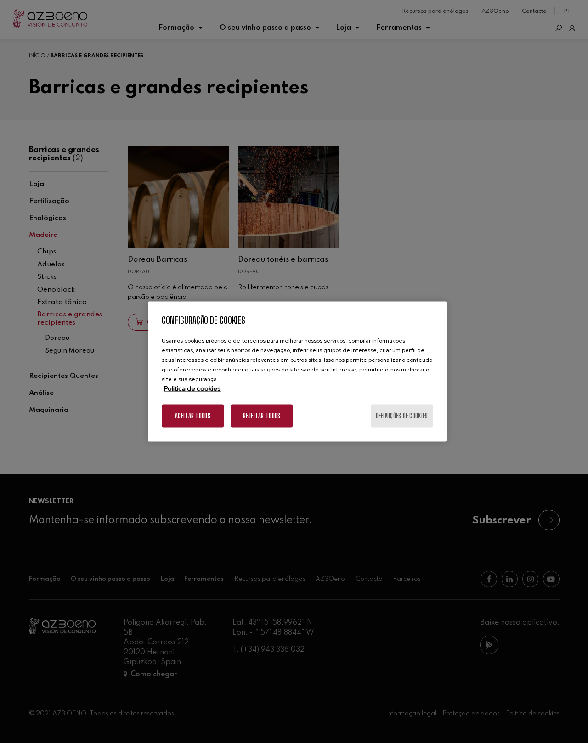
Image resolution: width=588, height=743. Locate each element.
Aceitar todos (192, 416)
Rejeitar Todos (262, 416)
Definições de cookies (402, 416)
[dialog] (297, 372)
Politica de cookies (192, 388)
